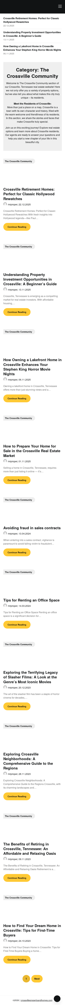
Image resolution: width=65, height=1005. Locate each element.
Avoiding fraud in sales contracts (32, 527)
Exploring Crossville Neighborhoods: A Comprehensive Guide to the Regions (28, 761)
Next (37, 978)
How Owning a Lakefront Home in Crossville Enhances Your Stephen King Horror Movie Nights (32, 48)
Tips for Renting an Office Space (31, 600)
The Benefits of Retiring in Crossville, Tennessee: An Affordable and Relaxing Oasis (29, 848)
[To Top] (57, 998)
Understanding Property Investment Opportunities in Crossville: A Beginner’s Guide (32, 34)
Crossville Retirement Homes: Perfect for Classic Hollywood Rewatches (29, 194)
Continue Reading (17, 226)
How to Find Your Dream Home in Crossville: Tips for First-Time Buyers (32, 930)
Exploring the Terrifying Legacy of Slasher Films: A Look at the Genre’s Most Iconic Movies (30, 677)
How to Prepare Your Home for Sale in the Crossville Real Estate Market (31, 450)
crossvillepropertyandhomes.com (36, 1000)
